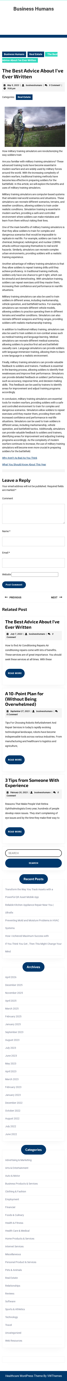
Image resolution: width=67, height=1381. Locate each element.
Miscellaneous (13, 1254)
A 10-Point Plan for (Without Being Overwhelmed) (24, 699)
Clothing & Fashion (15, 1191)
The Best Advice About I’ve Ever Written (32, 624)
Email (6, 552)
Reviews (9, 1293)
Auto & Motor (12, 1175)
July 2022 (10, 1126)
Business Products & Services (21, 1183)
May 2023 (10, 1063)
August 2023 (12, 1040)
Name (6, 531)
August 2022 (12, 1118)
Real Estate (35, 54)
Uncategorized (13, 1332)
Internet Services (14, 1246)
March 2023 (12, 1079)
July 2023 (10, 1047)
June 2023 (11, 1055)
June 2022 (11, 1134)
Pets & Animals (13, 1270)
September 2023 (14, 1032)
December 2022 (14, 1102)
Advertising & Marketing (18, 1160)
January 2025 (13, 1024)
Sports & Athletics (15, 1309)
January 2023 (13, 1095)
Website (6, 574)
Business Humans (33, 9)
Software (10, 1301)
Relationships (12, 1285)
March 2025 (12, 1008)
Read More (16, 675)
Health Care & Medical (17, 1230)
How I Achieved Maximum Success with (27, 936)
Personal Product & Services (20, 1262)
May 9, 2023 (13, 85)
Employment (12, 1199)
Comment (7, 498)
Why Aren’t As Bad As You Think (19, 457)
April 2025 (10, 1000)
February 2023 (13, 1087)
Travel (8, 1325)
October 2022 (12, 1110)
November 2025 (14, 992)
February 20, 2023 (19, 792)
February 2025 (13, 1016)
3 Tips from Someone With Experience (32, 782)
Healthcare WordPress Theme (24, 1376)
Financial (10, 1207)
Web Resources (13, 1340)
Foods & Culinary (14, 1215)
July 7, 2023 (16, 634)
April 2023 (10, 1071)
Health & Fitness (14, 1222)
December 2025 (14, 985)
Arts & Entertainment (16, 1168)
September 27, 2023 (20, 711)
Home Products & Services (19, 1238)
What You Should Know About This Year (24, 464)
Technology (11, 1317)
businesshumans (34, 85)
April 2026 (10, 977)
